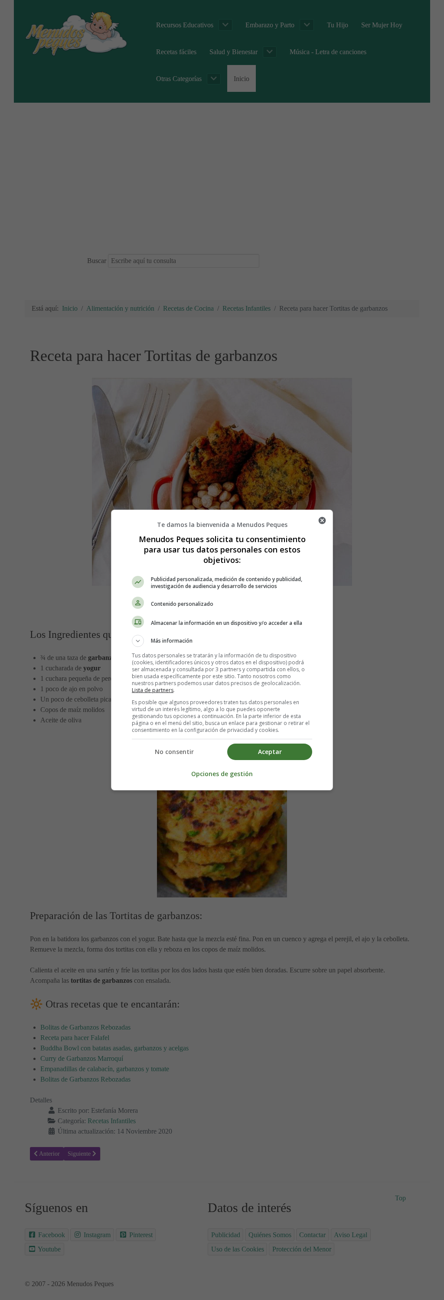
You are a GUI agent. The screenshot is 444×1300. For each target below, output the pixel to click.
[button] (222, 641)
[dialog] (222, 650)
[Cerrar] (322, 520)
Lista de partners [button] (152, 690)
